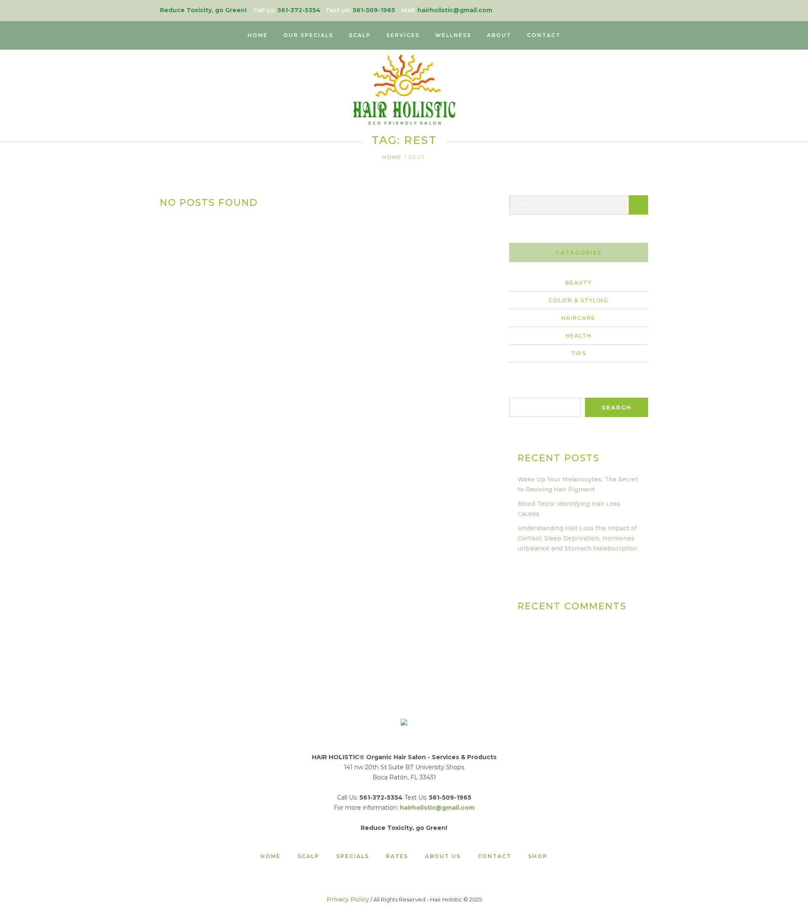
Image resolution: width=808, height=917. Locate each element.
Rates (397, 856)
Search (519, 392)
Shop (538, 856)
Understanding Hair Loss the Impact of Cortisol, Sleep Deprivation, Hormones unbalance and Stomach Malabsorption (578, 538)
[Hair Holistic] (404, 723)
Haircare (578, 318)
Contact (494, 856)
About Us (443, 856)
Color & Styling (578, 300)
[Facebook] (643, 10)
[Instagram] (630, 10)
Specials (352, 856)
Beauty (578, 282)
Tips (578, 353)
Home (392, 157)
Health (579, 335)
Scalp (308, 856)
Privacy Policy (348, 899)
